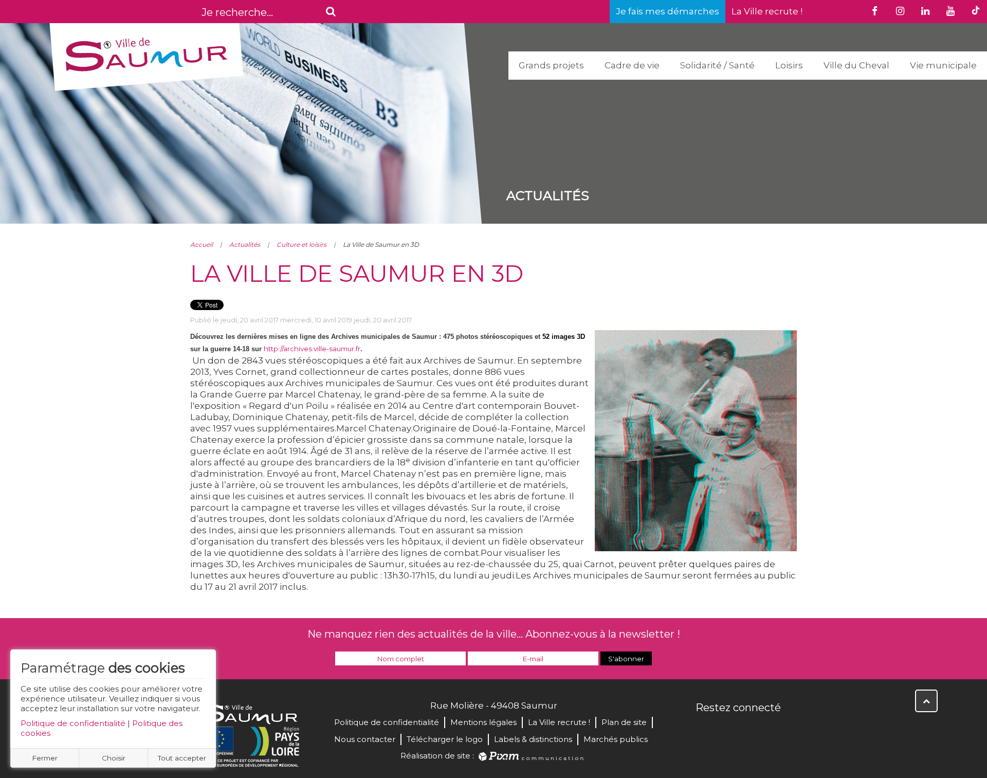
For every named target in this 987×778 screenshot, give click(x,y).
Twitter (727, 729)
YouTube (749, 729)
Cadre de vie (632, 65)
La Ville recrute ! (767, 11)
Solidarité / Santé (717, 65)
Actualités (244, 244)
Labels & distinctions (533, 739)
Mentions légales (483, 722)
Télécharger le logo (445, 739)
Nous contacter (364, 739)
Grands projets (551, 65)
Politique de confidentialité (73, 723)
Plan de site (624, 722)
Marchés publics (615, 739)
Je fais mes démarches (667, 11)
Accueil (201, 244)
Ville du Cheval (856, 65)
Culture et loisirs (301, 244)
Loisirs (789, 65)
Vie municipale (943, 65)
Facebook (704, 729)
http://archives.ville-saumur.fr (312, 349)
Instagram (772, 729)
